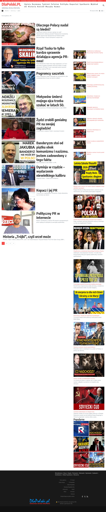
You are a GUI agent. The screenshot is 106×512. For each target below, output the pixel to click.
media (7, 10)
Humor (57, 7)
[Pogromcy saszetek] (18, 82)
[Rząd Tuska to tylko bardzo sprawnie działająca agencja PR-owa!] (18, 57)
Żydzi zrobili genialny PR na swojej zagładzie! (51, 124)
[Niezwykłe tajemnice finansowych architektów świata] (96, 444)
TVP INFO (72, 491)
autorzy (13, 10)
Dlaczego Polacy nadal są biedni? (52, 27)
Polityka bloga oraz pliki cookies (67, 496)
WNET (73, 489)
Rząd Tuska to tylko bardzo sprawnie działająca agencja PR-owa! (52, 54)
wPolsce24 (65, 489)
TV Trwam (72, 480)
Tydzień (46, 4)
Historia (32, 7)
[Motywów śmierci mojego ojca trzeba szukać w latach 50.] (18, 105)
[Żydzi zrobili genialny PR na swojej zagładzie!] (18, 129)
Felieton (55, 4)
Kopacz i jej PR (46, 190)
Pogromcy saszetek (50, 73)
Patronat (73, 494)
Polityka (64, 4)
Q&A (19, 10)
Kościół (41, 7)
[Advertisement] (89, 36)
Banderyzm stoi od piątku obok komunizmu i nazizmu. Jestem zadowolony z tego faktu (52, 151)
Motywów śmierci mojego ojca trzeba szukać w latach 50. (50, 100)
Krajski (69, 473)
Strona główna (5, 15)
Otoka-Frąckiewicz (67, 475)
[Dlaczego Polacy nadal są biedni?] (18, 34)
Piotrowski (75, 473)
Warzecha (76, 475)
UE (25, 7)
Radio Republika (71, 484)
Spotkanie (85, 4)
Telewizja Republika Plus (69, 487)
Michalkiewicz (59, 473)
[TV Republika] (81, 428)
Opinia (27, 4)
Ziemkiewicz (58, 475)
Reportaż (74, 4)
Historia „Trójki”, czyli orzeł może (27, 236)
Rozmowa (36, 4)
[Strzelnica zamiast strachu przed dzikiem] (96, 459)
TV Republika (72, 482)
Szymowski (88, 473)
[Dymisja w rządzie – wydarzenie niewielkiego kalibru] (18, 176)
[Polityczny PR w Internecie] (18, 222)
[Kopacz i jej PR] (18, 199)
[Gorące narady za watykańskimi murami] (96, 428)
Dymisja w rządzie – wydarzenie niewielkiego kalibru (51, 171)
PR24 (65, 491)
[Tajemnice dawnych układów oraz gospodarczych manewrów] (81, 444)
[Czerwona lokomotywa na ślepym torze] (81, 459)
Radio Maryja (62, 482)
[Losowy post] (99, 10)
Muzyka (49, 7)
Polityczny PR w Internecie (48, 215)
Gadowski (95, 473)
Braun (65, 473)
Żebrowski (81, 473)
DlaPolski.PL (11, 4)
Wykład (94, 4)
